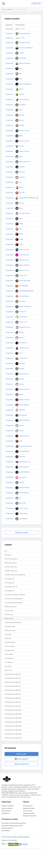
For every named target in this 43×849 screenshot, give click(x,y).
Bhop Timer (8, 670)
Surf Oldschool (9, 658)
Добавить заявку (21, 532)
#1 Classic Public (10, 626)
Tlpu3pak (22, 363)
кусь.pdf (22, 192)
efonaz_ (22, 146)
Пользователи (27, 806)
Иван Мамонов (24, 467)
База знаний (6, 830)
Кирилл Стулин (24, 130)
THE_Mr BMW (23, 286)
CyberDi (21, 379)
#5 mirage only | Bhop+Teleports (15, 594)
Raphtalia (22, 456)
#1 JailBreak (9, 662)
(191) (23, 29)
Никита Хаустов (24, 141)
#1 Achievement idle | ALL (13, 674)
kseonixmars (23, 343)
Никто (21, 156)
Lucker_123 (23, 275)
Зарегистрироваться (21, 764)
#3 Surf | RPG (9, 654)
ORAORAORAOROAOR (26, 291)
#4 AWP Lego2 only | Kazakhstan (15, 575)
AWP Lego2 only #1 (11, 563)
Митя (21, 136)
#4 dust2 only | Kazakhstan (13, 622)
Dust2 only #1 (9, 618)
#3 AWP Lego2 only (11, 571)
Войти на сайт (36, 3)
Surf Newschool (10, 650)
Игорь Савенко (24, 405)
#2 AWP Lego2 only (11, 567)
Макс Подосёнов (24, 63)
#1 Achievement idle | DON (13, 714)
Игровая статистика (29, 816)
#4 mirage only (9, 590)
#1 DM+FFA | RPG (10, 642)
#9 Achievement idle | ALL (13, 706)
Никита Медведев (25, 84)
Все (6, 551)
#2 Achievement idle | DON (13, 718)
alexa (21, 441)
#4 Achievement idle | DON (13, 726)
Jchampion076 (24, 348)
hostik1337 (22, 311)
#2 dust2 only (9, 614)
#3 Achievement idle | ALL (13, 682)
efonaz (21, 203)
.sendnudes (22, 58)
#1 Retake (8, 634)
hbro (20, 73)
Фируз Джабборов (25, 306)
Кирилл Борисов (24, 33)
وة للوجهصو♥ (23, 477)
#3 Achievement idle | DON (13, 722)
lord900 (21, 94)
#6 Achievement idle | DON (13, 734)
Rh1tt (21, 110)
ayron (21, 353)
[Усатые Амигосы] (7, 780)
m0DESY (22, 167)
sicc (20, 498)
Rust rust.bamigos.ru (11, 559)
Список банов (27, 811)
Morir (20, 68)
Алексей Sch (23, 317)
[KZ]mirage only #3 (11, 606)
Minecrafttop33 (24, 493)
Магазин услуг (6, 811)
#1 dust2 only (9, 610)
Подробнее (9, 29)
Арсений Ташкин (24, 42)
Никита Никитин (24, 161)
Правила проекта (7, 828)
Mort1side (22, 503)
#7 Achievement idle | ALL (13, 698)
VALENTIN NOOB (24, 420)
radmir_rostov (23, 508)
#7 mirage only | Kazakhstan (13, 602)
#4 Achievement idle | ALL (13, 686)
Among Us (8, 555)
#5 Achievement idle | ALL (13, 690)
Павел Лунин (23, 513)
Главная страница (7, 9)
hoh (20, 182)
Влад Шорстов (24, 374)
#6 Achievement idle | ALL (13, 694)
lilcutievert (22, 301)
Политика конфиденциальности (12, 825)
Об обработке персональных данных (14, 823)
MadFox (21, 332)
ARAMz (21, 125)
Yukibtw (21, 53)
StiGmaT (22, 177)
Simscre (21, 115)
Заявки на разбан (29, 813)
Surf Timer (8, 666)
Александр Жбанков (26, 48)
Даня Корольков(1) (25, 446)
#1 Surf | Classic (10, 646)
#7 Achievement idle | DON (13, 738)
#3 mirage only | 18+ (11, 586)
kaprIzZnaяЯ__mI (24, 462)
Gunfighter (22, 104)
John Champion (24, 99)
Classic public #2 (10, 630)
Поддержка (5, 813)
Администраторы (29, 808)
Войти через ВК (22, 759)
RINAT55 (22, 410)
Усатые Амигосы (7, 837)
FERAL (21, 223)
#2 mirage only (9, 583)
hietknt (21, 394)
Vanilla (21, 337)
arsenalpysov (23, 518)
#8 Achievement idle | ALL (13, 702)
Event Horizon (23, 358)
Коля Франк (23, 415)
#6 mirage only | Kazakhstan (13, 598)
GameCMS (13, 840)
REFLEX (21, 482)
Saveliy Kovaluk (24, 296)
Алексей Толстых (25, 327)
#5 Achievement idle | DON (13, 730)
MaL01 (21, 89)
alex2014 (22, 172)
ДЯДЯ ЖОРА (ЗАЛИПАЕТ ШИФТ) (30, 198)
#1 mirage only (9, 579)
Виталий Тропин (24, 213)
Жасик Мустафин (25, 280)
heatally (21, 368)
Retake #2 (8, 638)
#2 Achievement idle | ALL (13, 678)
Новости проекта (7, 808)
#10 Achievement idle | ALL (13, 710)
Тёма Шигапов (24, 255)
